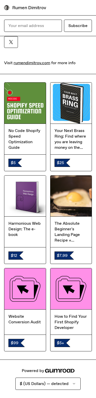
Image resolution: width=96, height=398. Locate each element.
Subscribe (78, 25)
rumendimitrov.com (32, 62)
